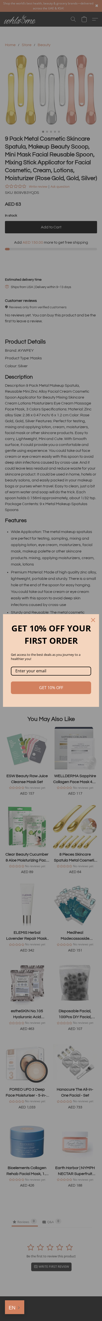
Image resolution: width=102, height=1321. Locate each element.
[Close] (93, 620)
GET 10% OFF (51, 687)
